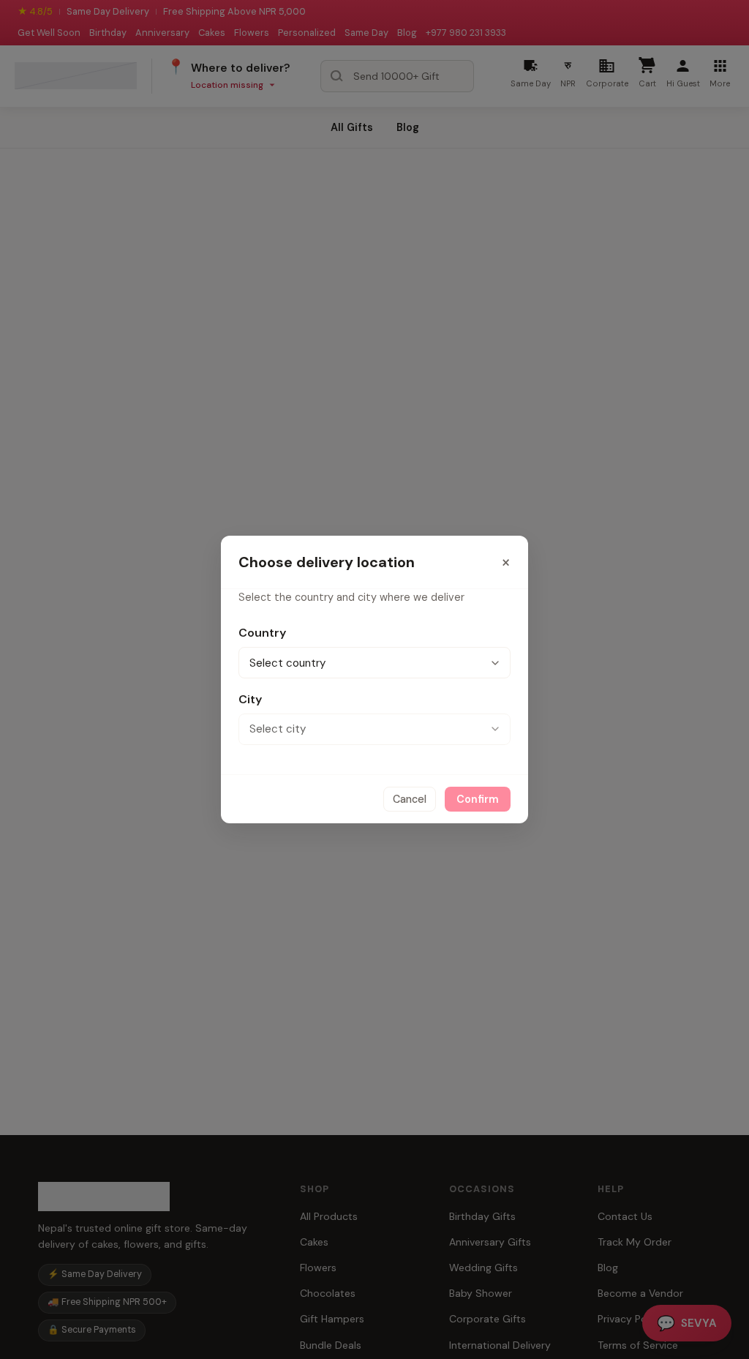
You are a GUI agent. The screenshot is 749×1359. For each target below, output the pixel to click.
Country (262, 632)
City (250, 699)
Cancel (409, 799)
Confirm (477, 799)
